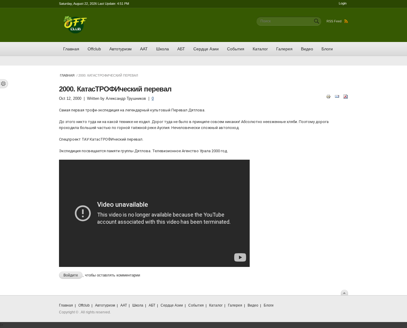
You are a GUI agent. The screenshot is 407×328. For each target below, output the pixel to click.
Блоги (327, 48)
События (235, 48)
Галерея (284, 48)
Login (343, 3)
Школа (162, 48)
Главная (71, 48)
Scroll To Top (344, 292)
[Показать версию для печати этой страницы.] (328, 96)
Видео (307, 48)
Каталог (260, 48)
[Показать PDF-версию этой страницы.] (345, 96)
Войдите (70, 275)
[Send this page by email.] (337, 96)
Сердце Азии (206, 48)
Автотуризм (120, 48)
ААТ (144, 48)
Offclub (94, 48)
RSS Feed (334, 21)
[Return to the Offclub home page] (75, 18)
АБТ (181, 48)
